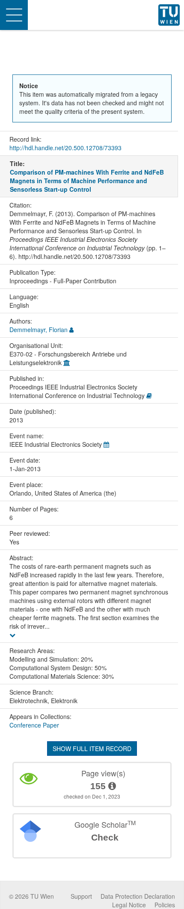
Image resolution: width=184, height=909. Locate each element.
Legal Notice (129, 904)
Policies (164, 904)
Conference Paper (34, 725)
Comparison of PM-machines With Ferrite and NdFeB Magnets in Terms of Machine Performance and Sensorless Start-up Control (87, 180)
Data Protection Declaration (138, 896)
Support (81, 896)
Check (105, 837)
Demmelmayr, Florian (38, 329)
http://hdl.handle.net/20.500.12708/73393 (65, 147)
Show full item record (92, 748)
